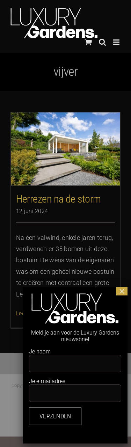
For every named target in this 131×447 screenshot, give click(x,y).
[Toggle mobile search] (102, 42)
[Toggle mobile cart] (88, 42)
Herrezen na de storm (58, 199)
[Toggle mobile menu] (117, 42)
